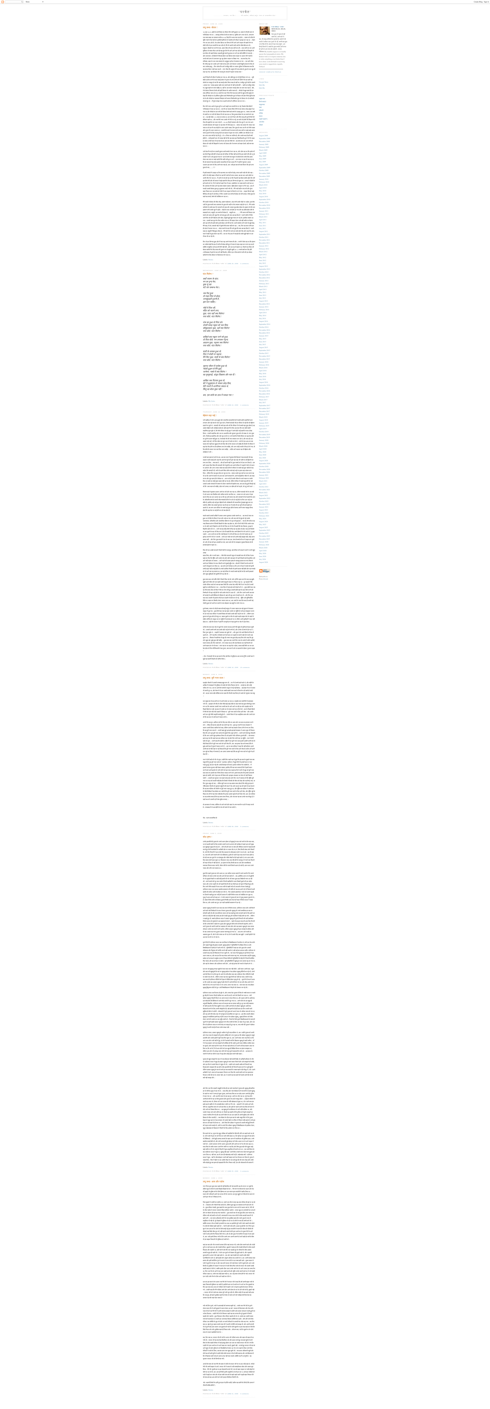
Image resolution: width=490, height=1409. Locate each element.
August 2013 (263, 301)
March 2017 (263, 399)
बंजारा (260, 116)
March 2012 (263, 251)
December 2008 (264, 141)
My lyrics (211, 401)
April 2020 (263, 449)
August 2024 (263, 521)
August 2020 (263, 460)
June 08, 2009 (233, 826)
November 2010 (264, 205)
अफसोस (261, 122)
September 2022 (264, 498)
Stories (210, 259)
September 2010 (264, 199)
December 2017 (264, 411)
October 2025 (263, 533)
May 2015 (262, 339)
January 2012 (263, 246)
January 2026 (263, 542)
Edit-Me (262, 85)
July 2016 (262, 379)
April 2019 (263, 428)
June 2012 (262, 260)
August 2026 (263, 562)
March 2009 (263, 150)
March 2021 (263, 481)
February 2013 (264, 283)
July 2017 (262, 402)
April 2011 (263, 220)
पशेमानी (261, 110)
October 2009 (263, 170)
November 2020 (264, 469)
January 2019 (263, 423)
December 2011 (264, 243)
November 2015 (264, 356)
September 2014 (264, 324)
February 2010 (264, 182)
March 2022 (263, 492)
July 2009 (262, 161)
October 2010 (263, 202)
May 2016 (262, 373)
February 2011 (264, 214)
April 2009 (263, 153)
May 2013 (262, 292)
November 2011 (264, 240)
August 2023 (263, 510)
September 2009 (264, 167)
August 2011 (263, 231)
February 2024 (264, 516)
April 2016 (263, 370)
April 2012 (263, 254)
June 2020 (262, 455)
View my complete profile (270, 72)
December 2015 (264, 359)
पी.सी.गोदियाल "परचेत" (278, 27)
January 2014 (263, 307)
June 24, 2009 (233, 405)
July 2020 (262, 458)
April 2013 (263, 289)
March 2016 (263, 367)
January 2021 (263, 475)
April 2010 (263, 188)
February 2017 (264, 397)
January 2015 (263, 336)
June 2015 (262, 341)
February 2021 (264, 478)
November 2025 (264, 536)
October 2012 (263, 272)
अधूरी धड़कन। (263, 119)
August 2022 (263, 495)
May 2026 (262, 553)
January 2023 (263, 507)
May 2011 (262, 222)
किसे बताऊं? (262, 101)
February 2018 (264, 414)
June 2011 (262, 225)
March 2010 (263, 185)
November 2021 (264, 489)
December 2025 (264, 539)
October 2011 (263, 237)
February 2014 (264, 309)
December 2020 (264, 472)
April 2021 (263, 484)
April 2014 (263, 312)
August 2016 (263, 382)
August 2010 (263, 196)
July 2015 (262, 344)
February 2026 (264, 545)
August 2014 (263, 321)
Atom (265, 579)
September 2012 (264, 269)
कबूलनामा (262, 104)
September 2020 (264, 463)
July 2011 (262, 228)
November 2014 (264, 330)
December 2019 (264, 437)
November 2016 (264, 391)
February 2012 (264, 249)
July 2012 (262, 263)
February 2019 (264, 426)
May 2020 (262, 452)
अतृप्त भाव (262, 98)
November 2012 (264, 275)
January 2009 (263, 144)
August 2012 (263, 266)
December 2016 (264, 394)
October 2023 (263, 513)
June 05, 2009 (233, 1171)
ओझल (261, 125)
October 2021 (263, 486)
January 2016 (263, 362)
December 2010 (264, 208)
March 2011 (263, 217)
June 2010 (262, 193)
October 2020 (263, 466)
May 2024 (262, 518)
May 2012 (262, 257)
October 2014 (263, 327)
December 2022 (264, 504)
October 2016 (263, 388)
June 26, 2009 (233, 263)
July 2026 (262, 559)
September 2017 (264, 405)
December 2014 (264, 333)
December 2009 (264, 176)
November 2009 (264, 173)
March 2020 (263, 446)
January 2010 (263, 179)
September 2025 (264, 530)
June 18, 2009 (233, 667)
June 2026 (262, 556)
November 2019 (264, 434)
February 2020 (264, 443)
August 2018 (263, 420)
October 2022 (263, 501)
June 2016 (262, 376)
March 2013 (263, 286)
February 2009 (264, 147)
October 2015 (263, 353)
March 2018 (263, 417)
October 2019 (263, 431)
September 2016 (264, 385)
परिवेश (261, 113)
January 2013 (263, 280)
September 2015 (264, 350)
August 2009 (263, 164)
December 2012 (264, 278)
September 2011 (264, 234)
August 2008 (263, 135)
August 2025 (263, 527)
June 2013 (262, 295)
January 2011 (263, 211)
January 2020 (263, 440)
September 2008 (264, 138)
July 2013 (262, 298)
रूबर (260, 107)
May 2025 (262, 524)
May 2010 (262, 191)
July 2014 (262, 318)
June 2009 (262, 159)
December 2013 (264, 304)
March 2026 (263, 547)
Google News (263, 82)
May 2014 (262, 315)
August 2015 (263, 347)
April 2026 (263, 550)
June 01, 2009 (233, 1393)
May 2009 (262, 156)
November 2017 (264, 408)
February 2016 (264, 365)
